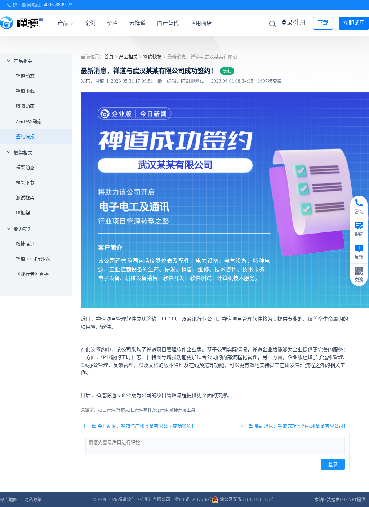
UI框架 (23, 212)
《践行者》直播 (32, 274)
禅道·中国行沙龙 (33, 259)
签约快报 (25, 136)
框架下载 (25, 182)
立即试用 (354, 23)
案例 (90, 23)
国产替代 (168, 23)
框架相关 (23, 152)
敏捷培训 (25, 243)
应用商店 (201, 23)
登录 (333, 464)
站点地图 (8, 499)
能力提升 (23, 229)
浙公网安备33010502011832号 (247, 499)
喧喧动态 (25, 106)
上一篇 (139, 426)
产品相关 (23, 61)
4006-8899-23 (58, 5)
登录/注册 (293, 22)
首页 (109, 56)
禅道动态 (25, 76)
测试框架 (25, 197)
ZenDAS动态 (29, 121)
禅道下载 (25, 91)
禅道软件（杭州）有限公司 (144, 499)
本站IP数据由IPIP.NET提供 (339, 499)
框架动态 (25, 167)
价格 (112, 23)
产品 (63, 23)
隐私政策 (33, 499)
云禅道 (137, 23)
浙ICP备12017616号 (193, 499)
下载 (322, 23)
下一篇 (293, 426)
